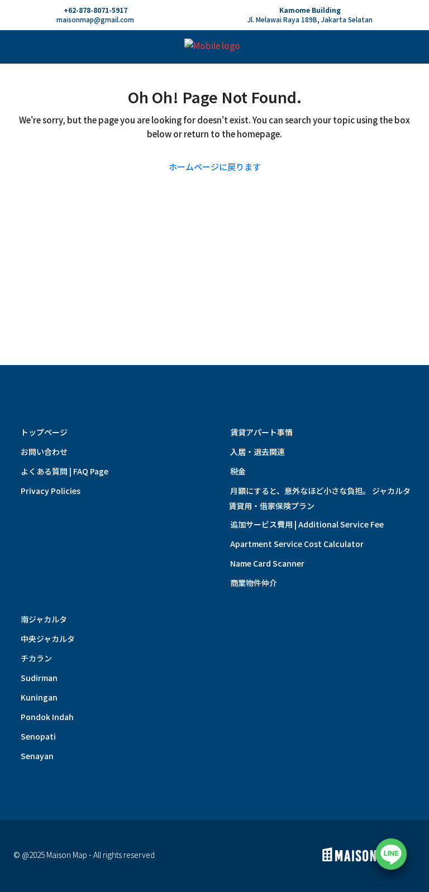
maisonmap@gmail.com (95, 19)
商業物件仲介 (253, 582)
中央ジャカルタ (48, 638)
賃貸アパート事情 (261, 432)
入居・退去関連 (257, 451)
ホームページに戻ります (215, 166)
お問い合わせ (44, 451)
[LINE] (391, 854)
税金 (238, 471)
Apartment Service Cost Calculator (297, 543)
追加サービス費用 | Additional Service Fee (307, 524)
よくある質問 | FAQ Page (64, 471)
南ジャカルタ (44, 619)
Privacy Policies (50, 490)
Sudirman (39, 677)
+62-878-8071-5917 (95, 10)
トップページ (44, 432)
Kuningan (39, 697)
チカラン (36, 658)
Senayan (37, 755)
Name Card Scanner (267, 563)
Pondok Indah (47, 716)
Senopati (38, 736)
